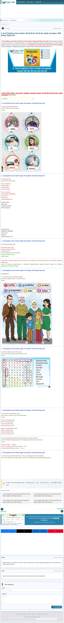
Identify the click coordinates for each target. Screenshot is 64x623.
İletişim (28, 614)
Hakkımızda (33, 614)
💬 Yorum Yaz (4, 24)
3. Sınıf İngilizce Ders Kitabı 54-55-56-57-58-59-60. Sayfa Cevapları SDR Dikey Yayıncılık (16, 501)
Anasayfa (5, 20)
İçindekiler (17, 98)
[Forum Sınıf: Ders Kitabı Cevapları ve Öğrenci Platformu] (9, 3)
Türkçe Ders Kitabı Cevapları (42, 614)
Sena (6, 28)
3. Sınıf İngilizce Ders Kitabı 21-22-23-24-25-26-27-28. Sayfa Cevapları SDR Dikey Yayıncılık (47, 501)
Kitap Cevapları (21, 2)
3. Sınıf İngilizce (13, 20)
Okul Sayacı (30, 2)
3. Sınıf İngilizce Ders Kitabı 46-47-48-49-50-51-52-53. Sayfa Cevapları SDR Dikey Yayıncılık (16, 495)
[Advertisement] (32, 9)
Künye (18, 614)
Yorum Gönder (56, 607)
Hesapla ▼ (38, 2)
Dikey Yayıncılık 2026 (44, 482)
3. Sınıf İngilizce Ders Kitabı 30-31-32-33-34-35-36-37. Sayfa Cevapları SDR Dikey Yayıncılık (47, 495)
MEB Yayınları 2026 (30, 482)
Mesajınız (4, 594)
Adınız (3, 588)
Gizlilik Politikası (23, 614)
